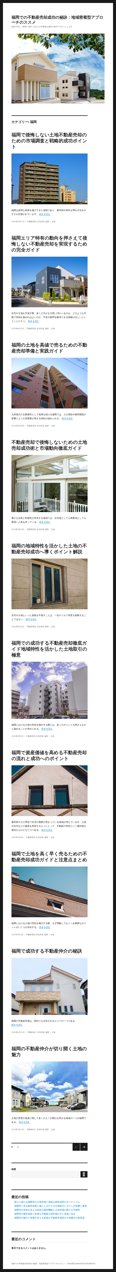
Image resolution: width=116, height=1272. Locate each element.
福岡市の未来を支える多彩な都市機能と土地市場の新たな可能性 (47, 1209)
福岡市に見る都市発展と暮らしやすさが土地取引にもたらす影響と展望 (50, 1205)
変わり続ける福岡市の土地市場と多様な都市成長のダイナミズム (47, 1201)
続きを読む (45, 214)
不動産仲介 (31, 1032)
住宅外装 (41, 221)
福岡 (47, 221)
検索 (13, 1169)
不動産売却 (31, 221)
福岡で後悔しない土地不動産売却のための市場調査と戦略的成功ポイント (49, 140)
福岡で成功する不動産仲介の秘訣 (46, 951)
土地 (53, 221)
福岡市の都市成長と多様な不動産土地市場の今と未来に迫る (44, 1213)
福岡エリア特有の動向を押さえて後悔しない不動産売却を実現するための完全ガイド (49, 244)
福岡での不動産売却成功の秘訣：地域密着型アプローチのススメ (38, 1263)
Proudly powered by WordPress (81, 1263)
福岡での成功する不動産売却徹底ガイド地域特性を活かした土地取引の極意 (49, 649)
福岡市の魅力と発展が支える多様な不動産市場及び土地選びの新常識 (49, 1217)
